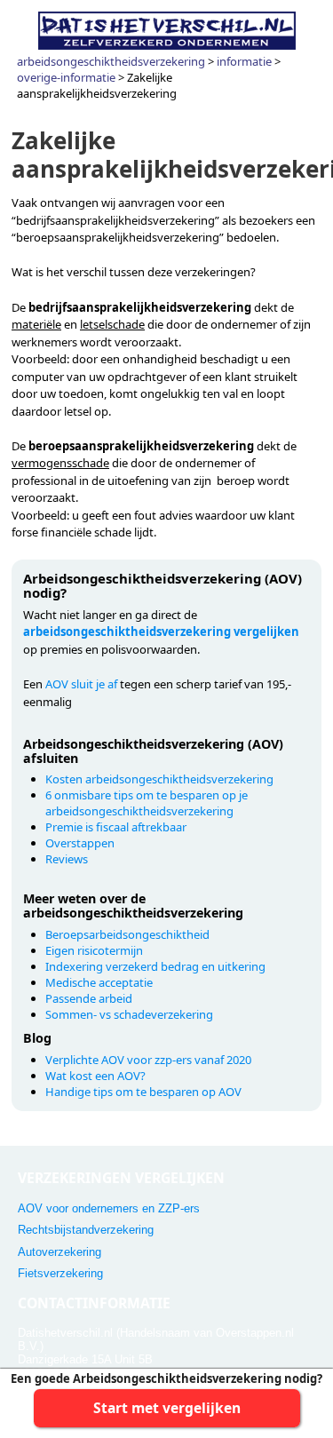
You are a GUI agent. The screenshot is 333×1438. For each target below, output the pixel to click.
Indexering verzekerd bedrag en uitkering (155, 966)
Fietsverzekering (60, 1273)
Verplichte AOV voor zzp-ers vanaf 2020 (148, 1060)
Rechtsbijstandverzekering (86, 1229)
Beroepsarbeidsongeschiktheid (127, 934)
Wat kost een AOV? (95, 1076)
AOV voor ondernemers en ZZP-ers (109, 1208)
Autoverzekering (59, 1252)
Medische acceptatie (99, 982)
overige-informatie (66, 77)
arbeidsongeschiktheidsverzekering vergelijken (161, 632)
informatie (244, 61)
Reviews (66, 859)
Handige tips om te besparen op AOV (143, 1092)
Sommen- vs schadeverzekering (129, 1014)
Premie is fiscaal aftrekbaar (115, 827)
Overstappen (80, 843)
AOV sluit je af (81, 684)
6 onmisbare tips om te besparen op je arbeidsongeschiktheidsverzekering (146, 803)
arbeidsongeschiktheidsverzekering (111, 61)
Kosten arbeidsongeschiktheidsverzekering (159, 779)
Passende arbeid (88, 998)
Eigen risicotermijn (94, 950)
